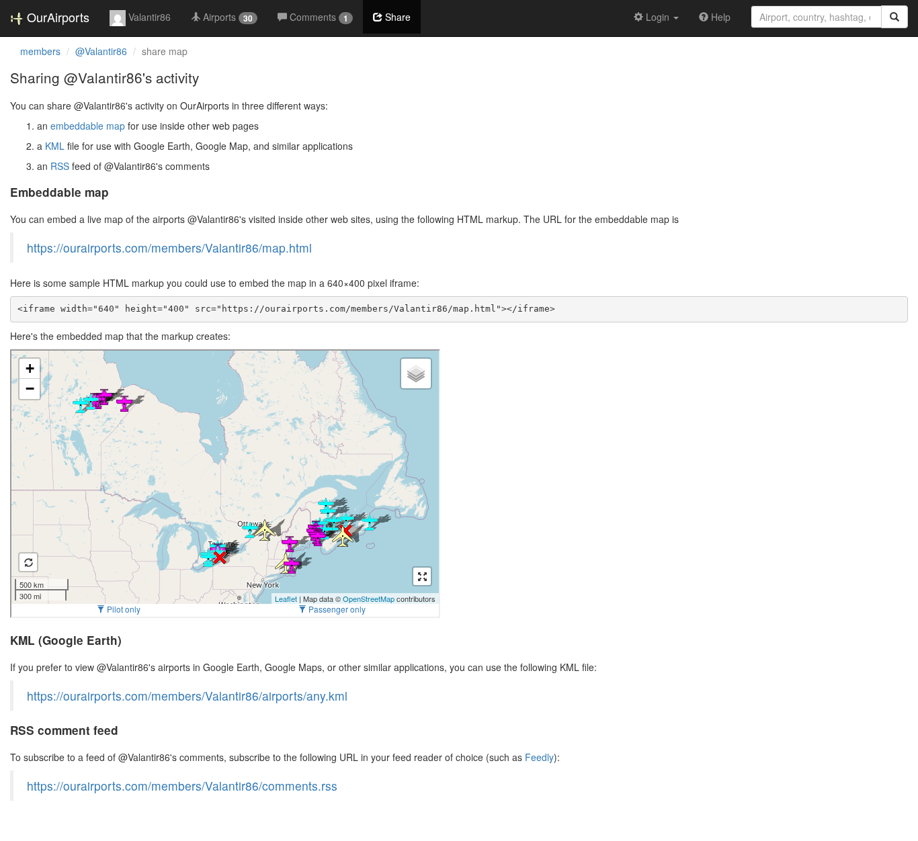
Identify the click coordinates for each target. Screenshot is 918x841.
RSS (59, 166)
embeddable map (87, 125)
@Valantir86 (101, 51)
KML (55, 145)
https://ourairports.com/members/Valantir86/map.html (169, 247)
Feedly (539, 757)
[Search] (894, 16)
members (40, 51)
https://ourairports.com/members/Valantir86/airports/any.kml (187, 695)
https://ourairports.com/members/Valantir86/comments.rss (182, 785)
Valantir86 (148, 17)
